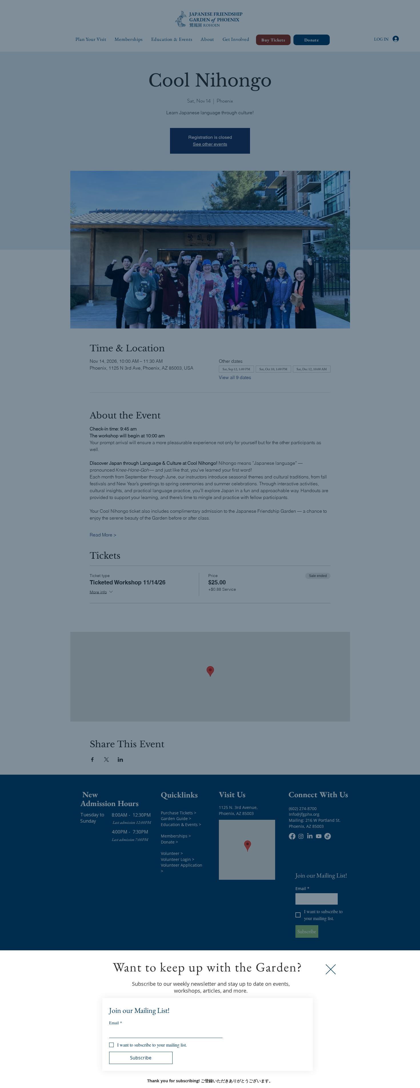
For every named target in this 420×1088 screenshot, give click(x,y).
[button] (331, 969)
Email (115, 1022)
